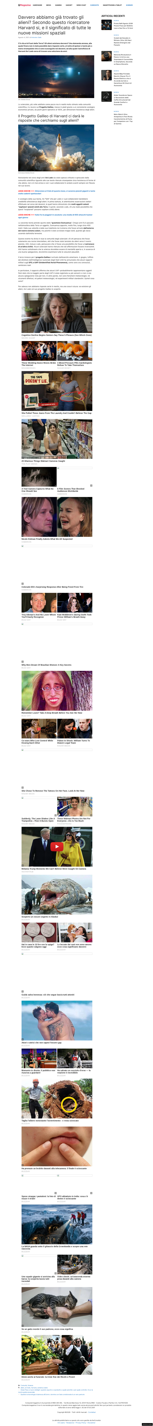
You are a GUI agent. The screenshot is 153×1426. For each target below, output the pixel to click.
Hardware (37, 5)
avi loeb (27, 1388)
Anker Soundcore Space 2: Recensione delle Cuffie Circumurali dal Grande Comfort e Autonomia (123, 100)
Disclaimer (91, 1423)
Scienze (129, 5)
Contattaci (92, 1412)
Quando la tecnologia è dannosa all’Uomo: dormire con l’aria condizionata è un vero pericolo (53, 1394)
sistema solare (42, 1388)
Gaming (58, 5)
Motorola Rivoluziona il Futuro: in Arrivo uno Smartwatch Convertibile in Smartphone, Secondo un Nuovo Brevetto (123, 59)
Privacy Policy (81, 1423)
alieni (22, 1388)
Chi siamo (61, 1423)
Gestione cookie (147, 1424)
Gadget (69, 5)
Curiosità (94, 5)
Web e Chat (81, 5)
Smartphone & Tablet (112, 5)
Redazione (70, 1423)
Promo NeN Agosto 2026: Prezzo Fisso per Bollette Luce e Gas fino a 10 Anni (123, 25)
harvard (34, 1388)
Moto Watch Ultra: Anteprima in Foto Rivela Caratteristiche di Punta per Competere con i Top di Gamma (123, 119)
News (48, 5)
